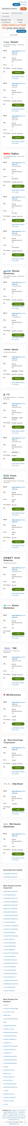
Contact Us (15, 1110)
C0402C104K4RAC (9, 990)
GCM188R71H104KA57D (11, 980)
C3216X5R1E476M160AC (11, 902)
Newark (14, 44)
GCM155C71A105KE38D (11, 929)
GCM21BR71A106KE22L (10, 960)
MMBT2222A (7, 1073)
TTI (14, 396)
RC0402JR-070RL (9, 1029)
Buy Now (18, 72)
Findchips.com (2, 3)
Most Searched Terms (10, 1112)
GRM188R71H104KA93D (11, 1032)
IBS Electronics (13, 695)
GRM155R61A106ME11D (10, 912)
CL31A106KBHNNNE (9, 987)
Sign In (25, 4)
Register (16, 4)
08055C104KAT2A (9, 1077)
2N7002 (6, 1090)
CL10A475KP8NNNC (10, 956)
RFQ (18, 633)
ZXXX (5, 1022)
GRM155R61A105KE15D (10, 1087)
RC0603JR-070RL (9, 1101)
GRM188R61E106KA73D (11, 898)
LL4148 (6, 1104)
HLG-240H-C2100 (9, 1012)
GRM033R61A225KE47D (11, 984)
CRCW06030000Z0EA (10, 1056)
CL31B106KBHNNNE (9, 922)
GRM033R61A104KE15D (11, 963)
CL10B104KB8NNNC (9, 949)
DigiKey (14, 155)
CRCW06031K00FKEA (10, 1084)
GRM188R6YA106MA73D (11, 919)
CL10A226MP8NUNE (10, 946)
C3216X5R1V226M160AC (11, 925)
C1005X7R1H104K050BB (11, 936)
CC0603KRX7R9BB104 (10, 973)
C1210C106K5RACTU (10, 977)
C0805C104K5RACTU (10, 1039)
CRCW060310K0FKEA (10, 1025)
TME (12, 650)
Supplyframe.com (14, 1124)
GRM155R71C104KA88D (11, 905)
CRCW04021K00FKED (10, 1036)
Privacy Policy (13, 1114)
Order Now (18, 304)
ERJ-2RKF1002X (8, 1080)
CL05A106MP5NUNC (10, 895)
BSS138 (6, 1066)
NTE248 (6, 1005)
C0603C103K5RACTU (10, 1097)
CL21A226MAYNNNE (10, 970)
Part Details (21, 31)
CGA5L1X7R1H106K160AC (11, 953)
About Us (23, 1110)
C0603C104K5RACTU (10, 1049)
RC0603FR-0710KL (9, 1070)
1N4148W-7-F (8, 1043)
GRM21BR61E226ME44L (11, 891)
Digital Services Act (14, 1116)
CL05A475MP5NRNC (10, 967)
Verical (11, 350)
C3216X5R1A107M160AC (11, 915)
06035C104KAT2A (9, 939)
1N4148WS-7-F (8, 1053)
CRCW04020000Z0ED (10, 1060)
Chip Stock (17, 784)
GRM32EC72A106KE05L (11, 908)
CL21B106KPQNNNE (9, 932)
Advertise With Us (14, 1119)
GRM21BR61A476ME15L (11, 873)
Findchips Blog (22, 2)
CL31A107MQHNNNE (10, 943)
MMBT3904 (7, 1015)
